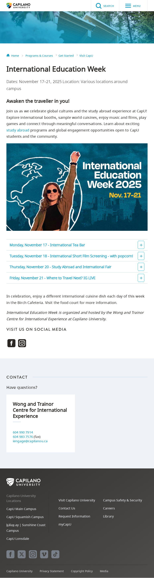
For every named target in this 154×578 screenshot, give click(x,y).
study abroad (17, 130)
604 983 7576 (23, 436)
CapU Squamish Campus (25, 517)
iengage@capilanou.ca (30, 441)
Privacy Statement (52, 571)
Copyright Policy (82, 571)
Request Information (74, 516)
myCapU (65, 524)
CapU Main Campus (21, 509)
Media (104, 571)
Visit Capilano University (77, 500)
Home (15, 55)
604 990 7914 (23, 432)
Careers (109, 508)
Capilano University (24, 5)
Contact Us (67, 508)
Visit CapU (86, 55)
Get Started (66, 55)
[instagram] (33, 554)
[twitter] (22, 554)
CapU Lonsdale (17, 538)
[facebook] (10, 554)
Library (108, 516)
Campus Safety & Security (122, 500)
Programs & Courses (39, 55)
